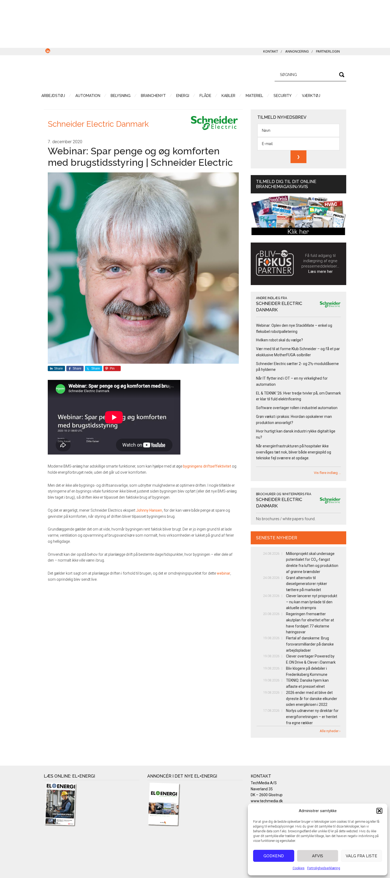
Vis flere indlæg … (327, 473)
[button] (379, 810)
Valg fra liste (361, 856)
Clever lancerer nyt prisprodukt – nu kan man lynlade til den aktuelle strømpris (311, 602)
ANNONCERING (297, 51)
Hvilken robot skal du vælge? (279, 340)
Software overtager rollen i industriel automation (296, 408)
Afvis (317, 856)
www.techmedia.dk (267, 801)
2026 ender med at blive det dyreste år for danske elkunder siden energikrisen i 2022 (311, 698)
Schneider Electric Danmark (98, 124)
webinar (223, 573)
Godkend (273, 856)
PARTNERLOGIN (328, 51)
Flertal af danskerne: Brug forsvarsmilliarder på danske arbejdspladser (310, 644)
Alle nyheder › (330, 731)
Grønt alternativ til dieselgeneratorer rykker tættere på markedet (306, 584)
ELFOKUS (94, 74)
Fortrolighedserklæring (323, 868)
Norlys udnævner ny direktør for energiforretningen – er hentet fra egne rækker (312, 717)
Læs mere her (320, 271)
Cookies (299, 868)
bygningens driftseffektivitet (207, 466)
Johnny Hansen (149, 510)
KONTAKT (270, 51)
